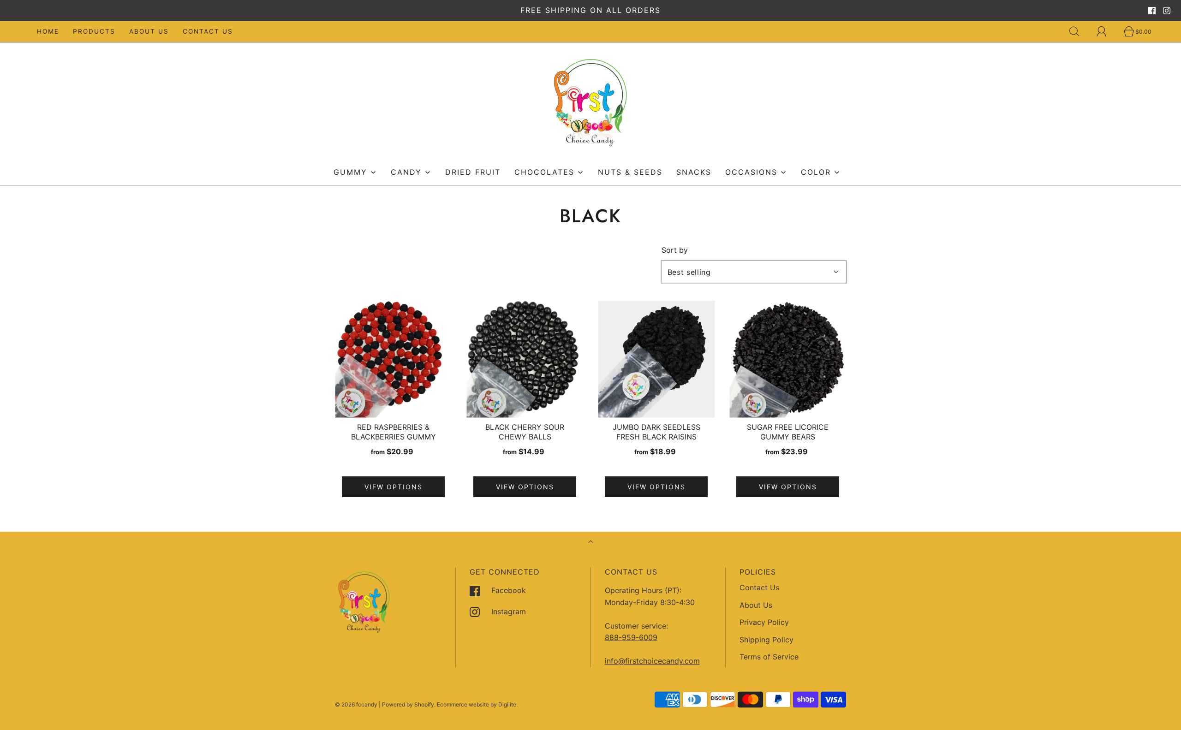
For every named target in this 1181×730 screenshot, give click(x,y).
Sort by (675, 250)
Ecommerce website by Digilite (476, 704)
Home (48, 31)
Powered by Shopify (408, 704)
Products (94, 31)
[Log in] (1107, 31)
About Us (149, 31)
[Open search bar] (1079, 31)
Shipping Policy (766, 639)
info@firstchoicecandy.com (652, 660)
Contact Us (208, 31)
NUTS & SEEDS (630, 172)
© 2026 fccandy (356, 704)
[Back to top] (591, 542)
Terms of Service (769, 656)
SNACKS (693, 172)
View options (393, 487)
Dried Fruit (473, 172)
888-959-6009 (631, 637)
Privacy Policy (764, 622)
